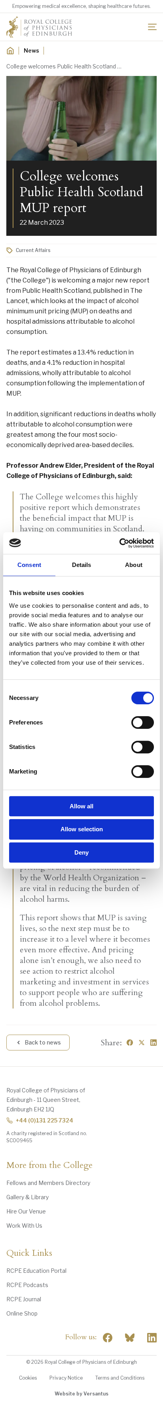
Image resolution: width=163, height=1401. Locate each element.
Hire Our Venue (26, 1211)
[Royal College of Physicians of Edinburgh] (39, 27)
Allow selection (82, 829)
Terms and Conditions (119, 1378)
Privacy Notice (66, 1378)
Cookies (28, 1378)
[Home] (10, 50)
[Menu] (152, 27)
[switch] (142, 722)
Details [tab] (81, 564)
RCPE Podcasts (27, 1285)
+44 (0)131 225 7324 (44, 1120)
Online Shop (22, 1313)
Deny (81, 852)
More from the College (49, 1165)
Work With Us (24, 1225)
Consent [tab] (29, 564)
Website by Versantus (81, 1394)
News (31, 50)
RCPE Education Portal (36, 1270)
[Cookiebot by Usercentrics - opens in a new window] (119, 543)
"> (130, 1337)
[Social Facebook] (107, 1337)
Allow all (81, 806)
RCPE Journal (23, 1299)
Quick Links (29, 1253)
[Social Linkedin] (152, 1337)
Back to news (43, 1042)
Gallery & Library (27, 1197)
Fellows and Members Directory (48, 1182)
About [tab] (133, 564)
